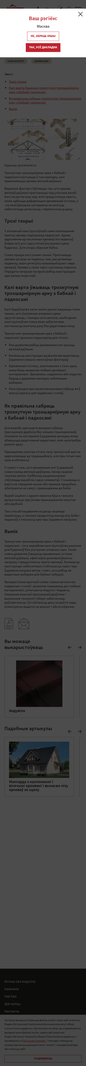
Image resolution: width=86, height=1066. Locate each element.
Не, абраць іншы (43, 36)
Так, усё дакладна (43, 47)
